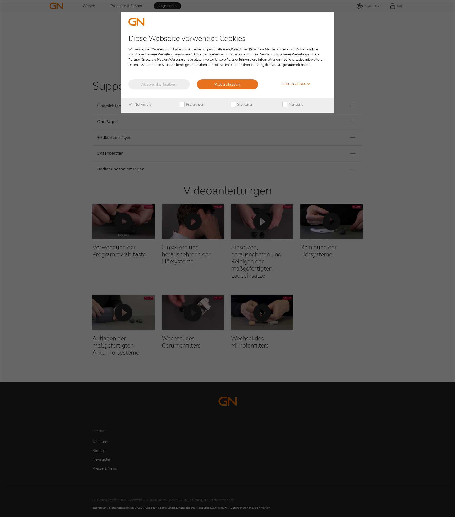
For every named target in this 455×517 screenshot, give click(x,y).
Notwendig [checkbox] (142, 105)
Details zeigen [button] (294, 84)
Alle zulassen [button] (227, 84)
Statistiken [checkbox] (245, 105)
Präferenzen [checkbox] (194, 105)
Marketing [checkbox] (296, 105)
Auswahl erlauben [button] (159, 84)
